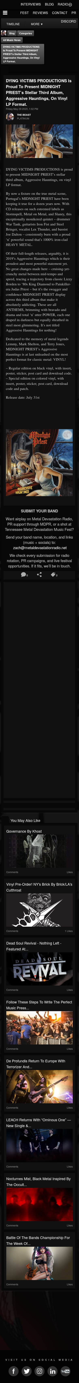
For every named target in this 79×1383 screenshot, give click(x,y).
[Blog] (5, 69)
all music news (12, 40)
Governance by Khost (24, 831)
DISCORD (68, 21)
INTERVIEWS (31, 4)
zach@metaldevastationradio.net (39, 547)
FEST (24, 12)
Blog (12, 33)
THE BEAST (24, 115)
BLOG (49, 4)
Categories (25, 33)
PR (74, 12)
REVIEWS (40, 12)
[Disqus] (39, 637)
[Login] (70, 4)
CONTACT (59, 12)
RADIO (63, 4)
